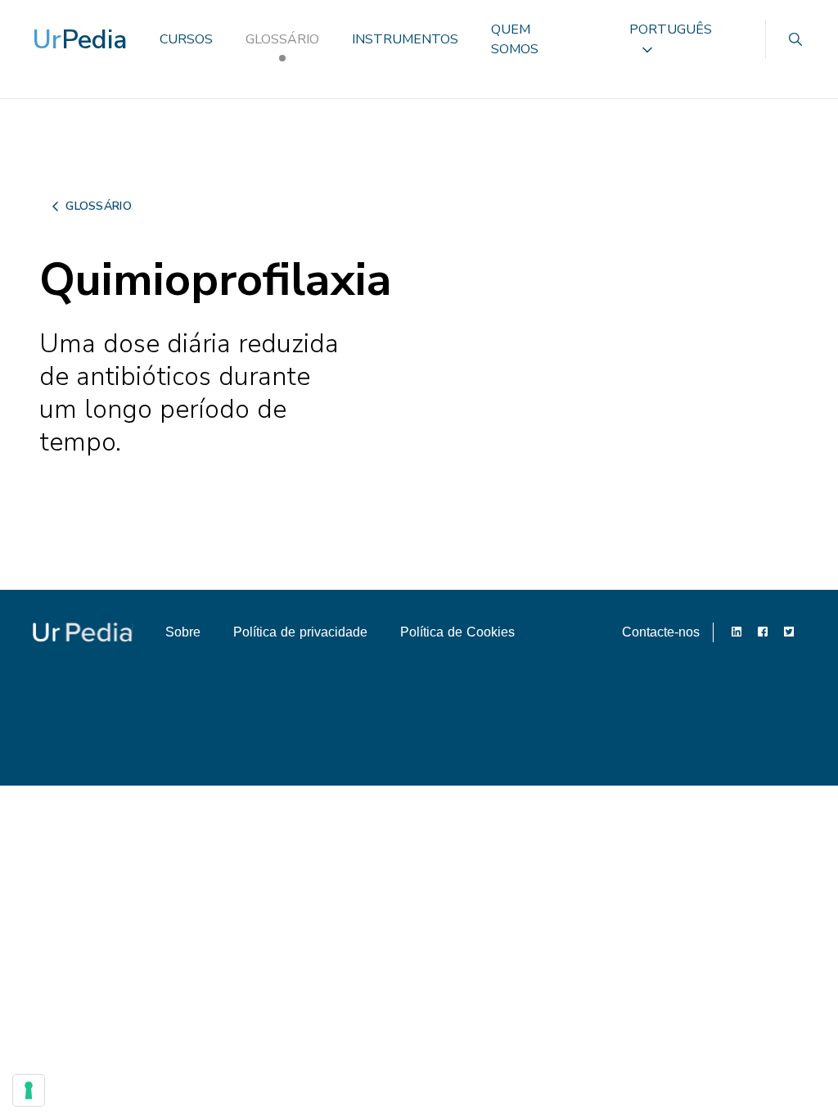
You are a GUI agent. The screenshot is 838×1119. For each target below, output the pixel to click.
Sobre (182, 632)
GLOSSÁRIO (282, 39)
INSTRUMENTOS (405, 39)
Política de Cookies (457, 632)
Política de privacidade (300, 632)
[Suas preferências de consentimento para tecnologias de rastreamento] (28, 1090)
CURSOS (186, 39)
